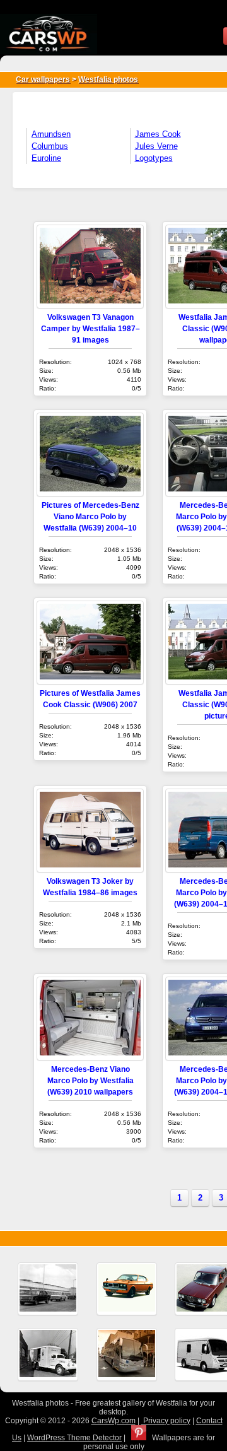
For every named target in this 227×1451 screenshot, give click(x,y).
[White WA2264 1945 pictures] (48, 1354)
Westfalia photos (108, 79)
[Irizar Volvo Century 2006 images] (126, 1354)
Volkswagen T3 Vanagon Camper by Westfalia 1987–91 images (90, 328)
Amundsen (51, 134)
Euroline (46, 158)
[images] (48, 1288)
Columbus (50, 146)
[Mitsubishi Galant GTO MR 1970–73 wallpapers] (126, 1288)
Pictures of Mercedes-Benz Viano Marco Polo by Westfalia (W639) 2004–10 (90, 516)
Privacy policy (165, 1420)
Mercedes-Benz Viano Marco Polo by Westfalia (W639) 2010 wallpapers (90, 1080)
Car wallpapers (43, 79)
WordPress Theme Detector (74, 1437)
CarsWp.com (113, 1420)
